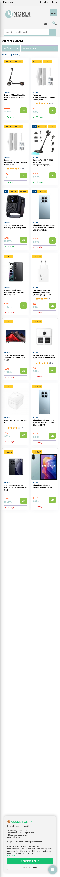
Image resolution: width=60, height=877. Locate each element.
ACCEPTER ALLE (30, 861)
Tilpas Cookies (30, 867)
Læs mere (11, 855)
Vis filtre (7, 48)
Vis (23, 110)
